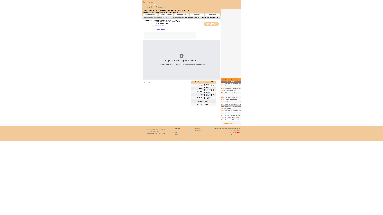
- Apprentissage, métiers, (155, 133)
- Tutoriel (174, 132)
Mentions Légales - (235, 134)
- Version (176, 137)
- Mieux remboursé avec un (155, 129)
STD (226, 128)
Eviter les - (235, 132)
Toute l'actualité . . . (231, 123)
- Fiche (198, 130)
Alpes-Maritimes (155, 17)
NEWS (227, 79)
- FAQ (173, 130)
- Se (176, 128)
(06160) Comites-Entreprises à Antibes (171, 17)
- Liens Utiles (198, 128)
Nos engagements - (235, 130)
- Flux (175, 134)
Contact (237, 137)
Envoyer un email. (161, 29)
